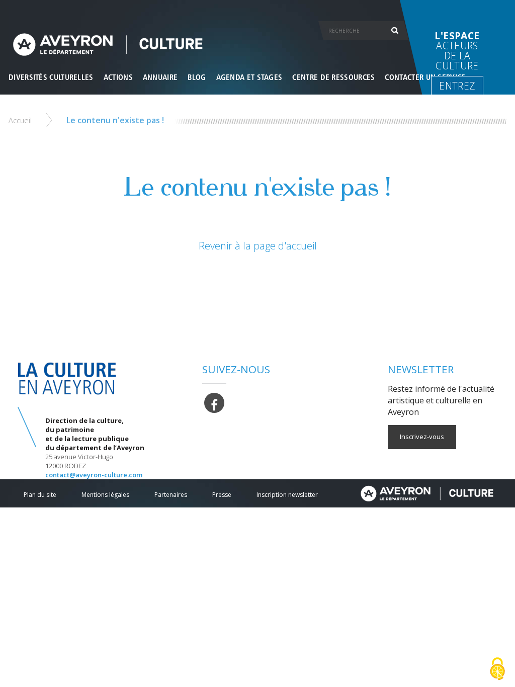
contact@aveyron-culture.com (93, 474)
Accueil (20, 120)
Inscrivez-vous (422, 436)
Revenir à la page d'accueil (258, 245)
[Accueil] (257, 44)
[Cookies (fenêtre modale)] (497, 669)
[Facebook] (214, 402)
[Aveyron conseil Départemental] (426, 493)
